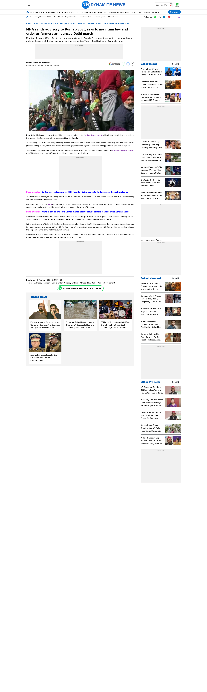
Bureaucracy (63, 12)
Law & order (57, 282)
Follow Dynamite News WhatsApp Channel (82, 288)
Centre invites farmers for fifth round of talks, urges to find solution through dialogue (77, 192)
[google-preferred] (115, 64)
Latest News (149, 64)
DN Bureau (46, 62)
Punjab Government (106, 282)
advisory (38, 282)
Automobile (144, 12)
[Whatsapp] (60, 288)
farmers (46, 282)
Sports (134, 12)
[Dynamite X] (160, 17)
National (50, 12)
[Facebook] (128, 64)
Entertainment (111, 12)
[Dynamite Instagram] (179, 17)
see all (175, 64)
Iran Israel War (85, 17)
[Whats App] (123, 64)
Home (29, 23)
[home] (27, 12)
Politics (75, 12)
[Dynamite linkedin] (164, 17)
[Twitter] (132, 64)
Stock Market (113, 17)
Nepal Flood (58, 17)
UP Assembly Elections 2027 (40, 17)
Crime (99, 12)
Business (124, 12)
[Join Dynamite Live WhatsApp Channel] (155, 17)
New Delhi (91, 282)
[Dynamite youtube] (169, 17)
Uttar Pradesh (88, 12)
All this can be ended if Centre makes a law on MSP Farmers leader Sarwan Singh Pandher (78, 211)
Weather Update (99, 17)
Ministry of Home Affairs (75, 282)
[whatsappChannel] (177, 5)
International (37, 12)
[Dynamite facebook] (174, 17)
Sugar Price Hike (71, 17)
